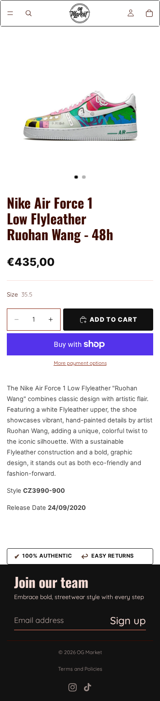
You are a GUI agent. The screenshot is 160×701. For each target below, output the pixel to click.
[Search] (28, 13)
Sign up (128, 620)
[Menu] (10, 13)
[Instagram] (72, 687)
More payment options (80, 363)
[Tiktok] (87, 687)
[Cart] (149, 13)
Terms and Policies (80, 669)
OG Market (89, 652)
